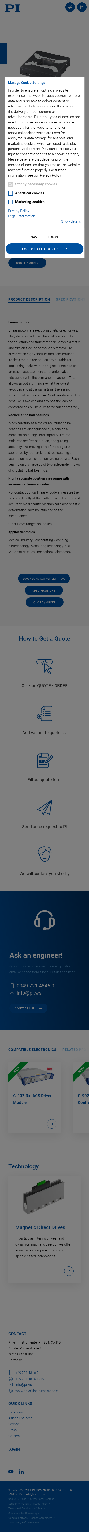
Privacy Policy (18, 211)
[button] (45, 248)
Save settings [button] (44, 237)
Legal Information (21, 216)
